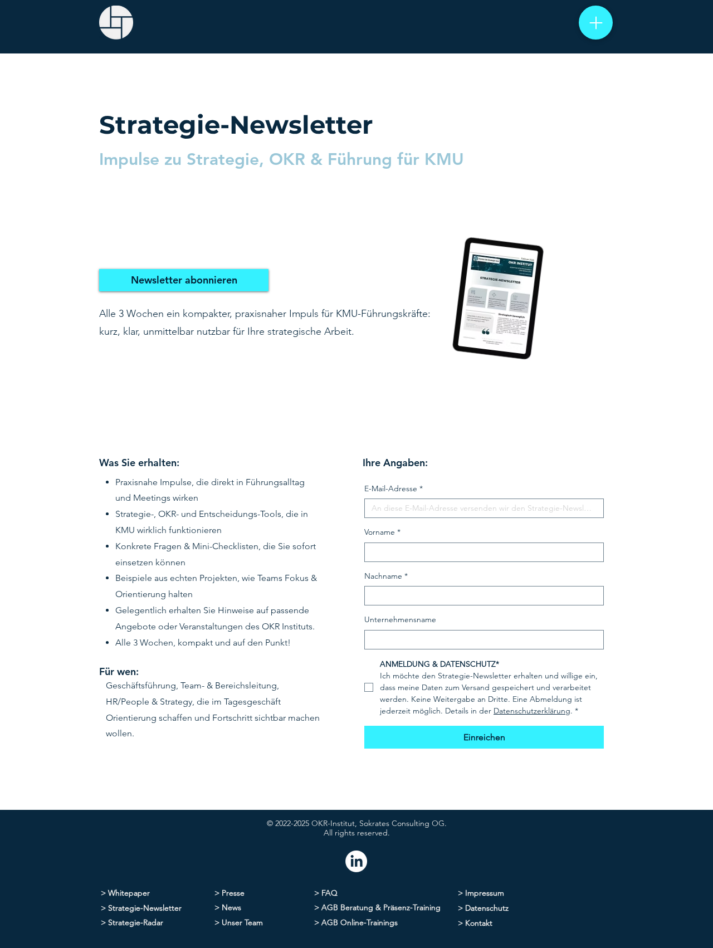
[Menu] (596, 23)
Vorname (382, 532)
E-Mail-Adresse (393, 488)
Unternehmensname (400, 619)
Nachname (386, 576)
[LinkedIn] (356, 861)
